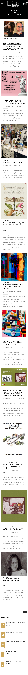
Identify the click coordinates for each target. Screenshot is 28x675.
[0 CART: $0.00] (26, 4)
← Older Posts (4, 605)
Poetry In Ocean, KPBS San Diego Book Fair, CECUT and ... (15, 642)
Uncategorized (12, 40)
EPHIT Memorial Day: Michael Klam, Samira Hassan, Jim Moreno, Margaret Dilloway (14, 102)
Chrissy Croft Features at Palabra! (14, 661)
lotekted (4, 167)
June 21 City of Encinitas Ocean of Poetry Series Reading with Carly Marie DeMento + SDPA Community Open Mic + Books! (13, 46)
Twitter (10, 462)
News (17, 39)
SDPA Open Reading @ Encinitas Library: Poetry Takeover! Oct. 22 (12, 342)
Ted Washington (6, 525)
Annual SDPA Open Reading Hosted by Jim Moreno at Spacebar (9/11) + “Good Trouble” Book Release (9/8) (13, 392)
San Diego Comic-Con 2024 (12, 162)
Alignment (5, 38)
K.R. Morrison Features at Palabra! (14, 632)
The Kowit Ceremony (11, 581)
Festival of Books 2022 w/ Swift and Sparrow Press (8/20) (12, 466)
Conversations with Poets (9, 461)
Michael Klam (12, 39)
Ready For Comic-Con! (11, 651)
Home (5, 16)
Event (7, 39)
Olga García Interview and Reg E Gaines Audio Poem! (13, 529)
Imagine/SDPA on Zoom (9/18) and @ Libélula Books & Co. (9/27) (13, 224)
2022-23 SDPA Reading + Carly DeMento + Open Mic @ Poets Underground (14, 286)
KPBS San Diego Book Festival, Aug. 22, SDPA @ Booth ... (16, 623)
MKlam (22, 53)
